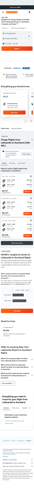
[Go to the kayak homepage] (11, 12)
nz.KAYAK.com (6, 440)
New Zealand (21, 440)
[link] (17, 311)
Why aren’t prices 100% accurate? (13, 466)
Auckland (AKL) (9, 423)
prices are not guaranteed (9, 454)
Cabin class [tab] (15, 408)
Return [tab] (4, 163)
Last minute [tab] (21, 163)
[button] (32, 7)
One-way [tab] (12, 163)
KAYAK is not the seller (10, 460)
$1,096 (3, 20)
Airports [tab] (6, 408)
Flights (14, 440)
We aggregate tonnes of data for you (14, 463)
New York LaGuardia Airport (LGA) (14, 421)
